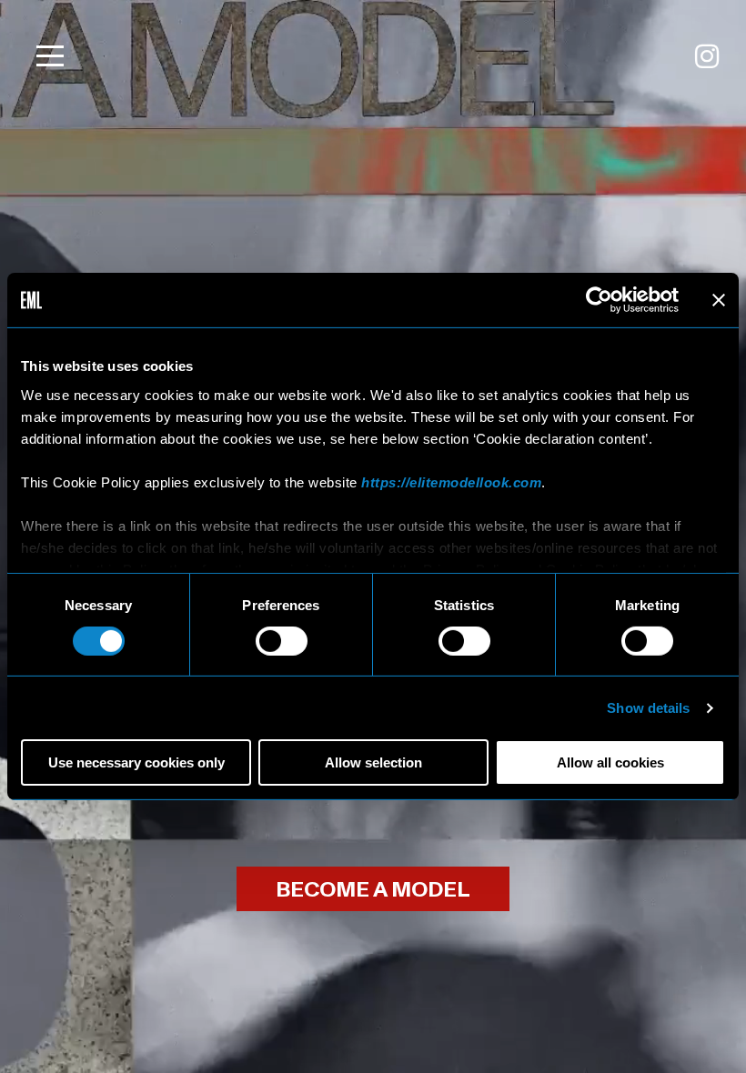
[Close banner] (718, 300)
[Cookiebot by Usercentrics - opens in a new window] (599, 300)
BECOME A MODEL (373, 890)
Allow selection (373, 762)
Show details (648, 708)
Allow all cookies (610, 762)
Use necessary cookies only (136, 762)
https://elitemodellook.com (451, 481)
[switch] (281, 641)
